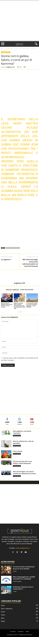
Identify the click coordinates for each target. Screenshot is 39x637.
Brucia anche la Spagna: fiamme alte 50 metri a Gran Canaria (6, 305)
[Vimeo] (22, 552)
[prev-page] (18, 312)
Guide (3, 605)
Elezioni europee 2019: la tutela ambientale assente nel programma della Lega (19, 305)
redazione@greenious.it (23, 548)
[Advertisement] (19, 20)
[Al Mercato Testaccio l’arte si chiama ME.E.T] (6, 590)
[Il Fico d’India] (6, 454)
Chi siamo (12, 631)
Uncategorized (9, 48)
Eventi (15, 571)
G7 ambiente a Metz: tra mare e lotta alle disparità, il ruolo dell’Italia (31, 305)
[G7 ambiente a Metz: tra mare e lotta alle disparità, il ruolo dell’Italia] (32, 297)
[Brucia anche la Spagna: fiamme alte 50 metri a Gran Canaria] (7, 297)
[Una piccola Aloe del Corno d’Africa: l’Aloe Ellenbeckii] (6, 462)
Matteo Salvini (15, 248)
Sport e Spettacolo (6, 608)
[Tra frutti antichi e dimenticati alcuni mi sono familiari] (6, 570)
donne (8, 248)
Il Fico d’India (17, 451)
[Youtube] (26, 552)
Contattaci (20, 631)
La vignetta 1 (6, 259)
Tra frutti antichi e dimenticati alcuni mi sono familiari (23, 568)
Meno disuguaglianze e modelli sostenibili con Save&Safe (24, 578)
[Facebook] (13, 552)
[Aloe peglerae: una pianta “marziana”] (6, 432)
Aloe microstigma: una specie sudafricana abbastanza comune (24, 473)
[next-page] (21, 312)
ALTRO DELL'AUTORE (26, 290)
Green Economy (17, 581)
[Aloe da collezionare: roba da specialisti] (6, 443)
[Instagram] (17, 552)
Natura (3, 621)
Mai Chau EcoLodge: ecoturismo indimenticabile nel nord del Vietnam (30, 262)
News (2, 618)
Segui (19, 418)
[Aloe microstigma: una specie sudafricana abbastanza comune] (6, 473)
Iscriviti (31, 418)
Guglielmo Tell (10, 67)
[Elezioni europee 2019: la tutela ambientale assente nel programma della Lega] (19, 297)
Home (2, 48)
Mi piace (7, 418)
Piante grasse (16, 435)
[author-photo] (19, 276)
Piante (3, 615)
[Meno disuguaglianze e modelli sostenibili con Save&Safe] (6, 580)
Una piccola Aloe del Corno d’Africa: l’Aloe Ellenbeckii (22, 462)
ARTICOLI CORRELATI (12, 290)
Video (27, 631)
